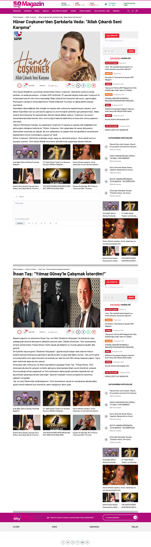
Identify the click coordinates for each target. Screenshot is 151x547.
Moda (37, 11)
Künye (54, 527)
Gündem (27, 11)
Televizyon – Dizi (102, 11)
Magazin (17, 11)
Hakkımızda (94, 527)
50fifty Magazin (18, 17)
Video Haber (85, 11)
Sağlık (46, 11)
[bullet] (44, 223)
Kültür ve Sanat (60, 11)
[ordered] (41, 223)
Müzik (73, 11)
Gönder (20, 223)
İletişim (16, 527)
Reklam (135, 527)
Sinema (116, 11)
